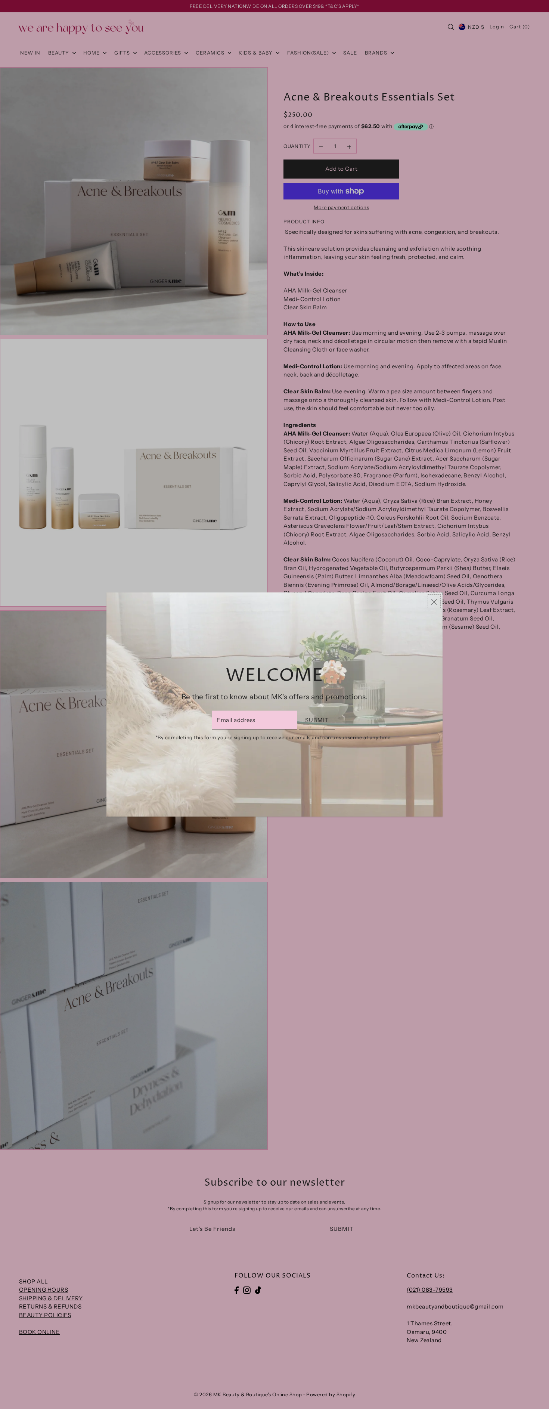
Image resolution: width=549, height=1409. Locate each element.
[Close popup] (434, 601)
